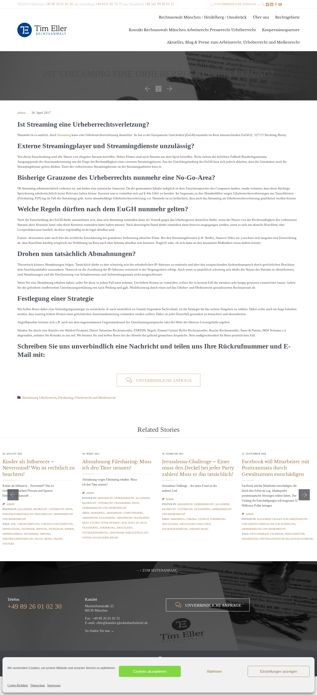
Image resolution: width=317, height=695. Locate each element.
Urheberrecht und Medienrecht (95, 397)
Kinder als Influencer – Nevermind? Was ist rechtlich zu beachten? (38, 468)
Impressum (53, 685)
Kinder (69, 529)
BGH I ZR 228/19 (137, 522)
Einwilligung (11, 529)
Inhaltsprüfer (295, 534)
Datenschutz (37, 685)
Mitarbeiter (250, 538)
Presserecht (43, 514)
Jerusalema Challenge (195, 524)
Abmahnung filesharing (98, 517)
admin (21, 113)
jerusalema (124, 527)
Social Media (43, 538)
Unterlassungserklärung (100, 537)
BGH (124, 522)
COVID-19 (203, 519)
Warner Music (199, 529)
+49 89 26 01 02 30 (34, 606)
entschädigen (259, 534)
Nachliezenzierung (95, 532)
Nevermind (31, 534)
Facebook (28, 529)
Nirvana (45, 534)
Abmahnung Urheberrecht (39, 397)
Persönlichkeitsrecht (17, 514)
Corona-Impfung (28, 524)
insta (68, 509)
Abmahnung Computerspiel (124, 512)
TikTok (57, 538)
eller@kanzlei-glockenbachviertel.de (122, 623)
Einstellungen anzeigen (278, 671)
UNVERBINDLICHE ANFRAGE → (235, 4)
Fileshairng (90, 527)
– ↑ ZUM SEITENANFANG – (158, 570)
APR (13, 524)
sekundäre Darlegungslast (129, 532)
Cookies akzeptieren (149, 671)
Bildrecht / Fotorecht (48, 509)
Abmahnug (97, 512)
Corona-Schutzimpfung (57, 524)
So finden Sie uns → (99, 631)
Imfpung (41, 529)
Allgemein (25, 509)
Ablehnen (214, 671)
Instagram (56, 529)
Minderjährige (12, 534)
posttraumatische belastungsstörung (286, 538)
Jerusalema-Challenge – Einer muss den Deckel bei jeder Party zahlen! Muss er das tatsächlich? (198, 468)
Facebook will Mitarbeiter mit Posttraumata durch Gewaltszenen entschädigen (275, 468)
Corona (191, 519)
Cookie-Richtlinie (17, 685)
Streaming (64, 135)
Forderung (107, 527)
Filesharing (65, 397)
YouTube (8, 543)
